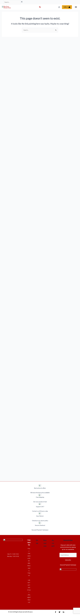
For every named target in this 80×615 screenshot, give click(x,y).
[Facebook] (55, 612)
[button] (40, 7)
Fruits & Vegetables (37, 584)
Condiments (37, 556)
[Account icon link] (59, 7)
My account (53, 556)
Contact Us (45, 578)
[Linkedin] (63, 612)
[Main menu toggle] (76, 7)
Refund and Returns (45, 565)
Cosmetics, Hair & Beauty (37, 566)
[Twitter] (59, 612)
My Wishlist (53, 567)
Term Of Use (45, 598)
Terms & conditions (45, 554)
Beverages (37, 549)
